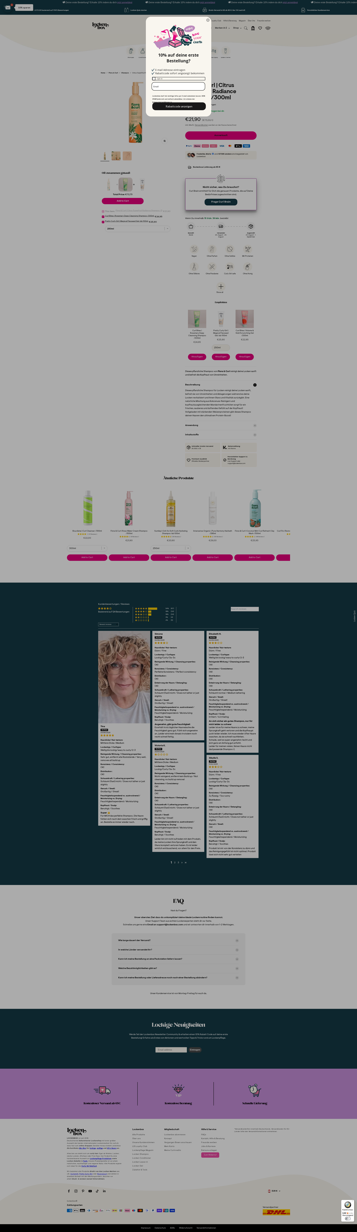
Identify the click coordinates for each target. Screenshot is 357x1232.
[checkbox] (178, 78)
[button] (208, 20)
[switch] (348, 1218)
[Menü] (352, 1201)
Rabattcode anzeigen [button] (179, 106)
